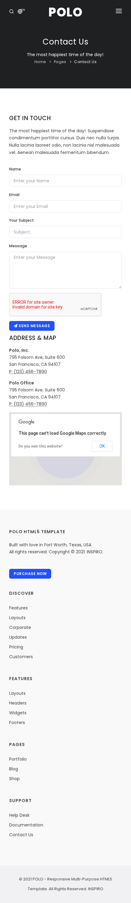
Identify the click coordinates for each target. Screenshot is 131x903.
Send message (34, 325)
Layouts (17, 618)
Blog (13, 769)
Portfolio (18, 759)
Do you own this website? (41, 446)
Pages (60, 61)
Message (18, 245)
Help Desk (19, 815)
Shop (14, 779)
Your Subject (21, 220)
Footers (17, 722)
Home (40, 61)
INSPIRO (95, 889)
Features (18, 608)
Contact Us (85, 61)
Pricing (16, 647)
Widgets (18, 713)
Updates (18, 637)
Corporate (20, 627)
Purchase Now (30, 573)
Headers (18, 703)
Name (15, 169)
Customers (21, 657)
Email (14, 194)
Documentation (26, 825)
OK (102, 446)
